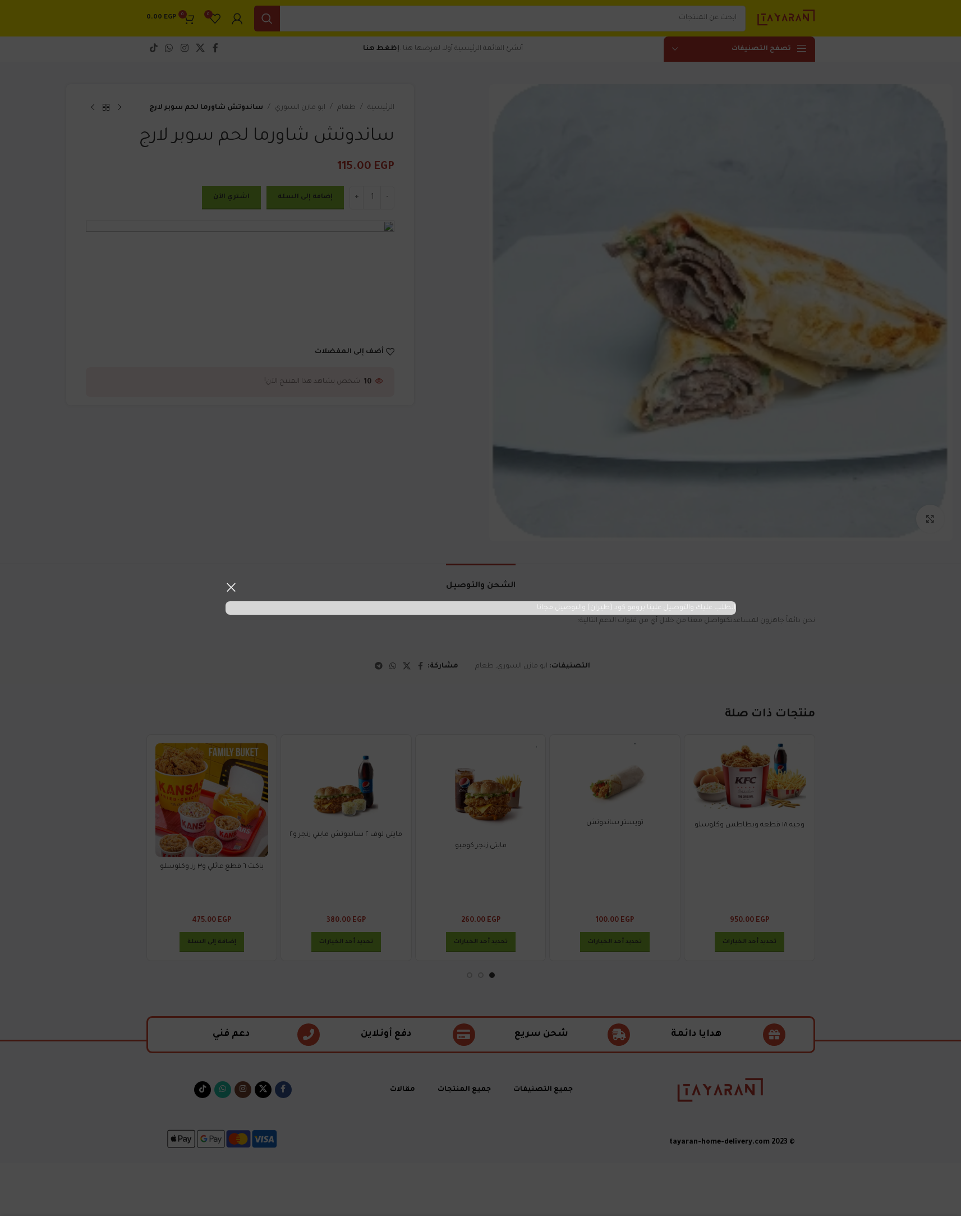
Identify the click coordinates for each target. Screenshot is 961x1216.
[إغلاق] (231, 587)
